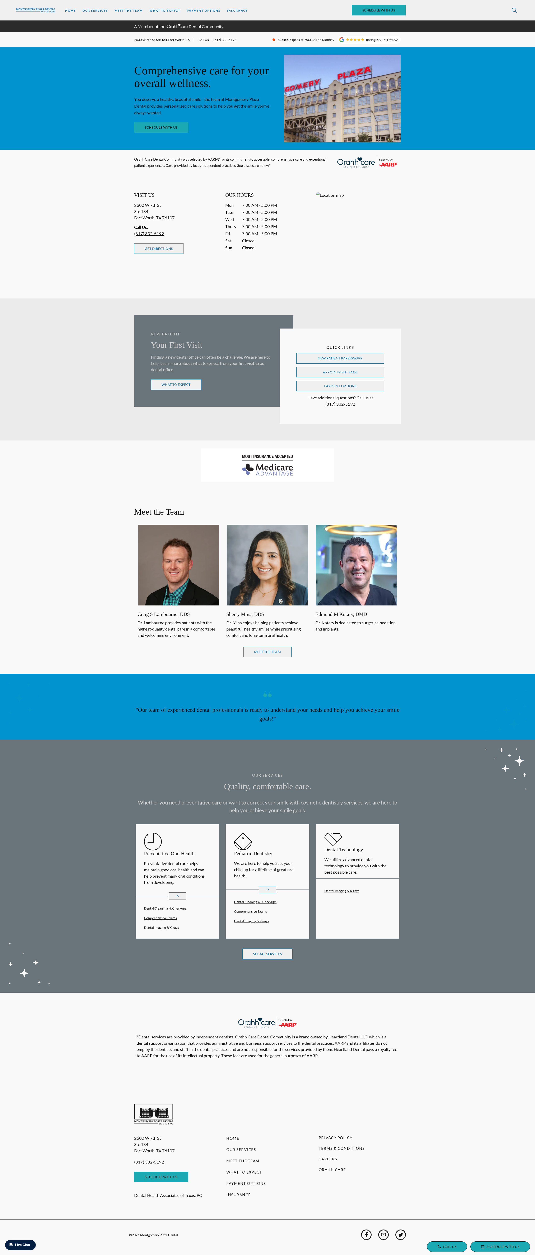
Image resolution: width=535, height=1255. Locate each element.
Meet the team (267, 652)
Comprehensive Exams (160, 918)
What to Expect (164, 10)
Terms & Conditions (342, 1148)
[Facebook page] (366, 1235)
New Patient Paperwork (340, 358)
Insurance (237, 10)
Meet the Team (129, 10)
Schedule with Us (378, 10)
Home (70, 10)
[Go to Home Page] (35, 10)
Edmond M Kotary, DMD (341, 614)
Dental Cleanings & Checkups (165, 908)
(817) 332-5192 (224, 40)
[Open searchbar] (514, 10)
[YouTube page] (383, 1235)
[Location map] (358, 237)
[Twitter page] (400, 1235)
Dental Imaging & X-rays (161, 927)
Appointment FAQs (340, 372)
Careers (328, 1159)
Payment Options (203, 10)
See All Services (267, 954)
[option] (178, 582)
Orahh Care (332, 1169)
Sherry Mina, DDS (245, 614)
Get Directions (159, 248)
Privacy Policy (336, 1137)
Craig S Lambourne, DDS (164, 614)
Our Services (95, 10)
